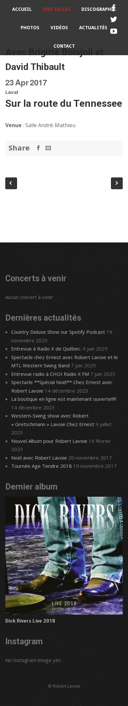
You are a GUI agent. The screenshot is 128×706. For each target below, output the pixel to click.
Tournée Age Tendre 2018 (41, 466)
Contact (64, 46)
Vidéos (59, 27)
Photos (30, 27)
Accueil (22, 9)
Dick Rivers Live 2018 (30, 621)
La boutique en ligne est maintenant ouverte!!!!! (63, 399)
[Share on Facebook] (38, 147)
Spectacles (56, 9)
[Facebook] (113, 8)
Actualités (93, 27)
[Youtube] (113, 31)
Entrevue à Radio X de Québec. (46, 348)
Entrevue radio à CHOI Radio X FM (50, 374)
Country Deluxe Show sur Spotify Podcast (58, 332)
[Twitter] (113, 19)
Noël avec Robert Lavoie (39, 457)
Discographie (98, 9)
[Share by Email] (48, 147)
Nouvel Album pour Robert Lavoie (49, 441)
